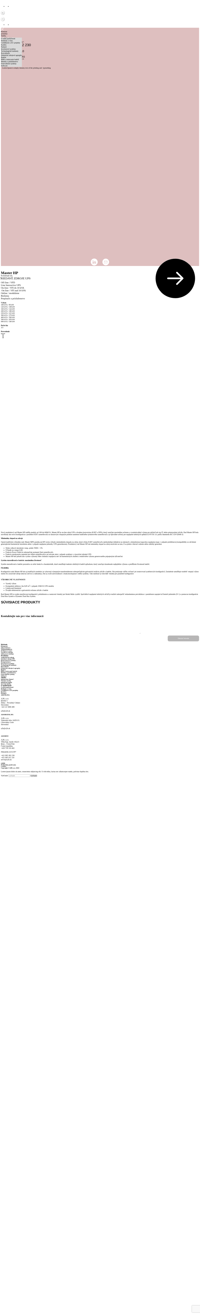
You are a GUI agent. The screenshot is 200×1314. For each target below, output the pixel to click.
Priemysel (4, 646)
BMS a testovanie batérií (10, 59)
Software (4, 676)
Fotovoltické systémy (8, 674)
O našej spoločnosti (8, 39)
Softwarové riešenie (7, 654)
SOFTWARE (30, 610)
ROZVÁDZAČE (11, 610)
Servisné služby (6, 684)
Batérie (3, 57)
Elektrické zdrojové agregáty (11, 55)
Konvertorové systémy (8, 660)
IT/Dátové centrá (6, 651)
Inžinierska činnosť (7, 679)
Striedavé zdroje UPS (8, 659)
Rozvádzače (5, 53)
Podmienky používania (8, 765)
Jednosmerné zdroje (7, 657)
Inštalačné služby (6, 682)
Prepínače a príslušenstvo (13, 298)
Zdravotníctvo (5, 648)
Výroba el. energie (7, 652)
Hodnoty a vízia (7, 41)
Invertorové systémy (8, 49)
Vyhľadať (4, 776)
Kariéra (3, 45)
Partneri (4, 47)
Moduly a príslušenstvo (8, 673)
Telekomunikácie (6, 649)
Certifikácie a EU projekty (10, 43)
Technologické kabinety (9, 51)
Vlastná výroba (6, 681)
